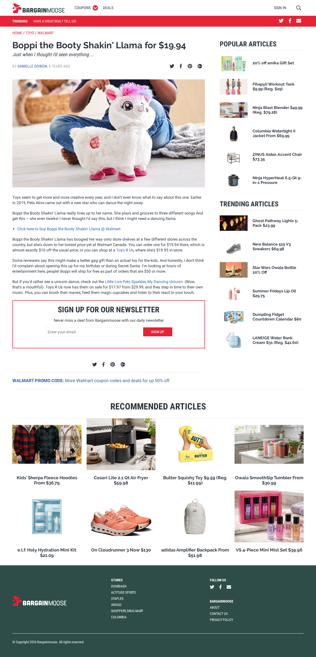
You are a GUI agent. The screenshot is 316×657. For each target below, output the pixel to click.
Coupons (83, 7)
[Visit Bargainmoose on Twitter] (281, 21)
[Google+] (200, 66)
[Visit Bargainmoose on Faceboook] (290, 21)
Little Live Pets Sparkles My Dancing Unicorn (144, 281)
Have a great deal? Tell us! (55, 21)
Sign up (157, 332)
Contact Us (219, 614)
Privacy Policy (221, 620)
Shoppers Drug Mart (127, 611)
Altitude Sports (123, 592)
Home (17, 33)
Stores (117, 580)
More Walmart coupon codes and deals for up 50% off (117, 380)
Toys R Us (125, 250)
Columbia (118, 617)
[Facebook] (181, 66)
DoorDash (119, 586)
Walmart (46, 33)
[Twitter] (172, 66)
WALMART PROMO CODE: (38, 380)
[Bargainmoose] (38, 8)
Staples (117, 599)
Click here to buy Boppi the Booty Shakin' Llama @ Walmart (68, 229)
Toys (30, 33)
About (214, 607)
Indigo (116, 605)
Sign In (280, 7)
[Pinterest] (190, 66)
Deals (108, 7)
